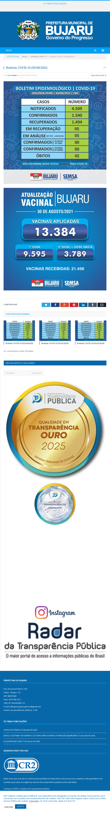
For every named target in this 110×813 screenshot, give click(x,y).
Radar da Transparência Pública (35, 788)
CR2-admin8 (12, 75)
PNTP (15, 788)
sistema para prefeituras (39, 778)
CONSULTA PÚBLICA (12, 730)
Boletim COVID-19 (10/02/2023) (90, 343)
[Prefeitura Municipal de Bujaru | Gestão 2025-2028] (55, 29)
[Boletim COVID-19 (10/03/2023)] (55, 330)
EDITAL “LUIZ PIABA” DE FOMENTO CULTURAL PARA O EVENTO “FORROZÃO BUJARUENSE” (54, 6)
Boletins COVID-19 (98, 75)
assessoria (70, 778)
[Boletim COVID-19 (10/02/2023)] (90, 330)
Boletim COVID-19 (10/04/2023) (19, 343)
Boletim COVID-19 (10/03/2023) (55, 343)
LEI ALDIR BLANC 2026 (13, 741)
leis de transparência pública (49, 782)
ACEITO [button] (20, 806)
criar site (21, 778)
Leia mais (34, 801)
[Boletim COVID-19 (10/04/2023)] (19, 330)
